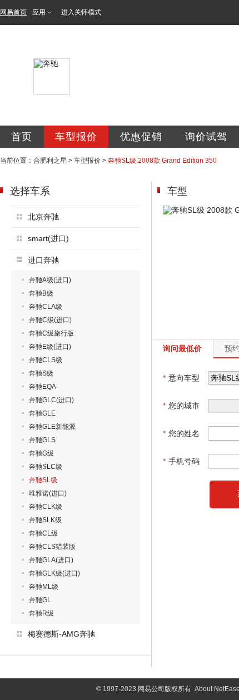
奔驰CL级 (43, 533)
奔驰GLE (42, 413)
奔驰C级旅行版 (51, 333)
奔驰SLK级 (45, 520)
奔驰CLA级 (45, 307)
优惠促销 (141, 136)
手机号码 (181, 461)
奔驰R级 (41, 613)
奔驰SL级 (43, 480)
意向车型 (181, 377)
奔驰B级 (41, 293)
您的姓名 (181, 433)
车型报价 (76, 136)
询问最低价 (182, 348)
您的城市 (181, 405)
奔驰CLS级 (45, 360)
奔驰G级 (41, 453)
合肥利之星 (50, 160)
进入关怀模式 (81, 12)
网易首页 (13, 12)
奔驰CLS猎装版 (52, 547)
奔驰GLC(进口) (51, 400)
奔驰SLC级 (45, 467)
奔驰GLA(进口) (51, 560)
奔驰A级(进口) (50, 280)
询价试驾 (206, 136)
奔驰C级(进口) (50, 320)
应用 (39, 12)
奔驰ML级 (43, 587)
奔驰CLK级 (45, 507)
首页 (21, 136)
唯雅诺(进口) (48, 493)
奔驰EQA (42, 387)
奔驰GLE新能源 (52, 427)
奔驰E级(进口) (50, 347)
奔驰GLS (42, 440)
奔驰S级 (41, 373)
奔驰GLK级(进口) (54, 573)
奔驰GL (40, 600)
